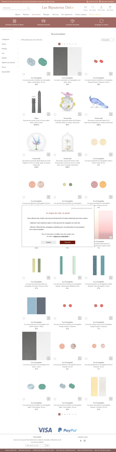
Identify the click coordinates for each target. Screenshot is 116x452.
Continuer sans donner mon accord (81, 208)
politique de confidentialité (60, 236)
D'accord (67, 242)
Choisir (48, 242)
